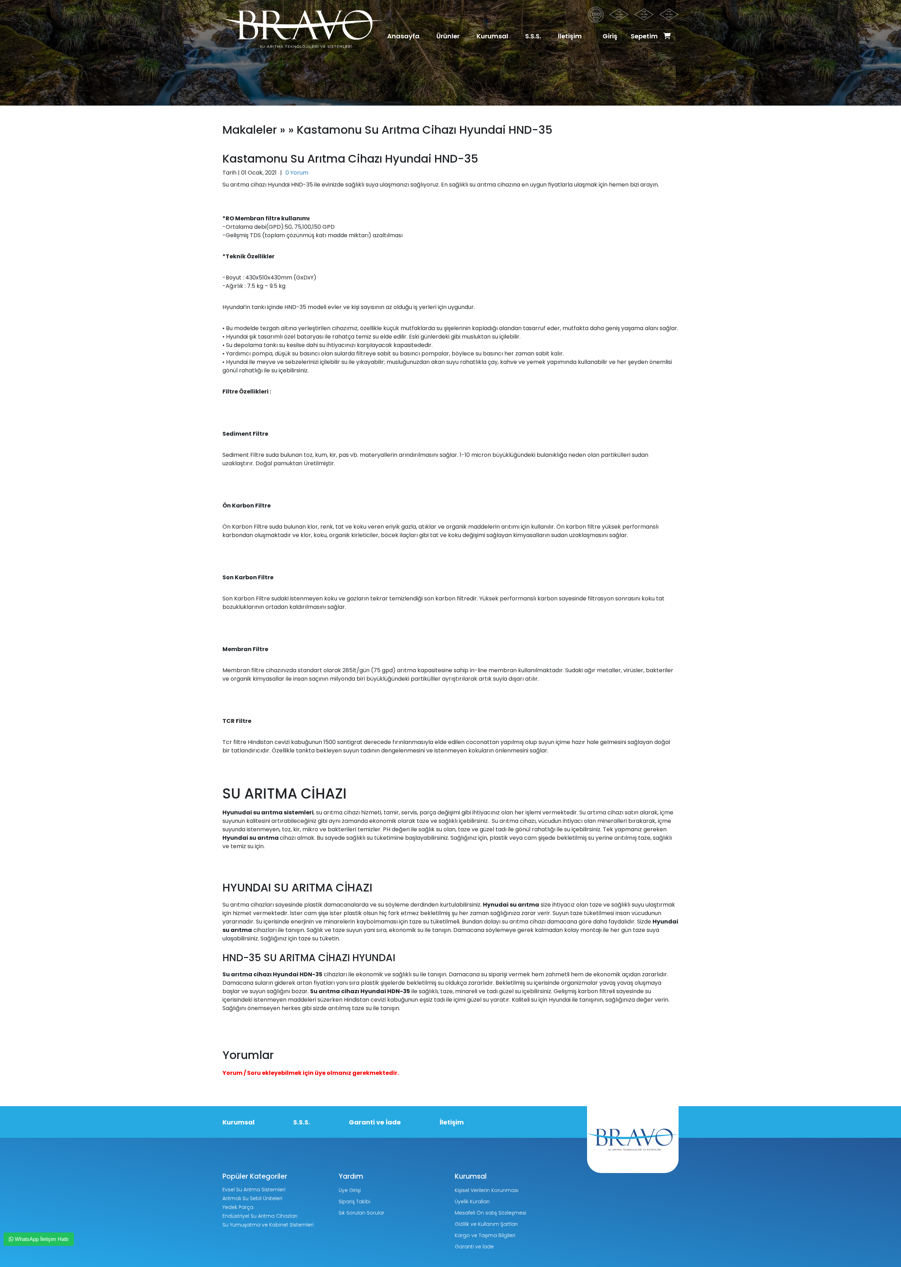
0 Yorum (296, 173)
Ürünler (448, 36)
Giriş (610, 36)
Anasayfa (403, 36)
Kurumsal (492, 36)
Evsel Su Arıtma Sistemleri (253, 1189)
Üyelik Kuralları (472, 1201)
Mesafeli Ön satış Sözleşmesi (490, 1212)
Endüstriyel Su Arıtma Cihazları (259, 1215)
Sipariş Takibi (354, 1201)
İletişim (570, 36)
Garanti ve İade (375, 1122)
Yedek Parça (237, 1207)
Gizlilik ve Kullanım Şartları (486, 1224)
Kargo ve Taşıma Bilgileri (485, 1235)
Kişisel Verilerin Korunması (486, 1190)
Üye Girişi (350, 1190)
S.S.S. (533, 36)
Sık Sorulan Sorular (361, 1212)
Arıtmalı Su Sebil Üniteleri (252, 1198)
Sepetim (644, 36)
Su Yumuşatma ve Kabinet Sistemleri (268, 1224)
